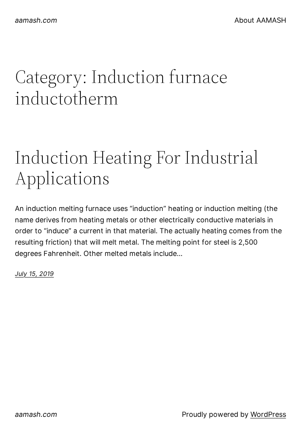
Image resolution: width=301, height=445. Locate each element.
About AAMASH (260, 20)
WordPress (268, 414)
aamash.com (36, 20)
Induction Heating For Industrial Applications (136, 167)
